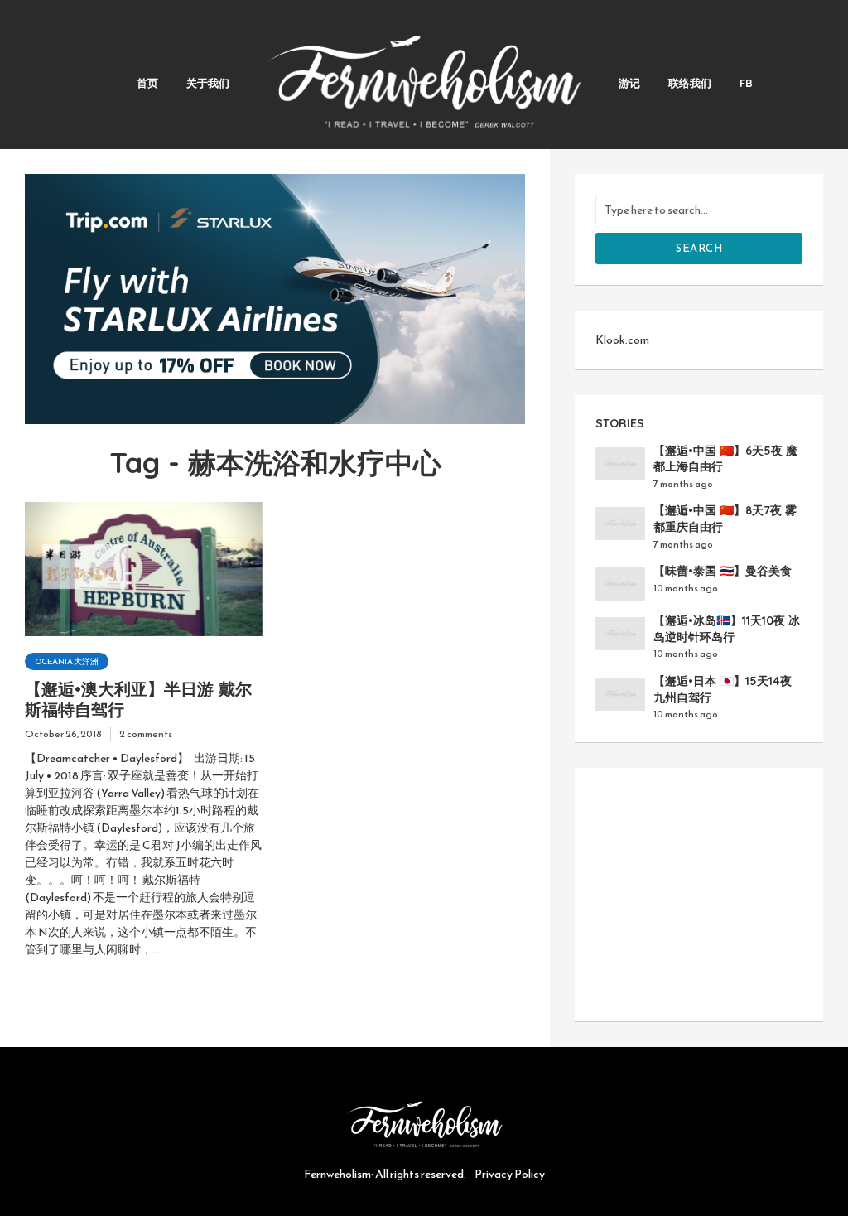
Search (699, 248)
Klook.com (622, 340)
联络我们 (689, 82)
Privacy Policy (510, 1174)
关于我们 (207, 82)
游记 (629, 82)
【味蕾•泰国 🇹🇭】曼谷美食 (722, 570)
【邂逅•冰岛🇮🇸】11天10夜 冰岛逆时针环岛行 (726, 628)
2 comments (145, 733)
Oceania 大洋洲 (67, 661)
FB (746, 82)
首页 (147, 82)
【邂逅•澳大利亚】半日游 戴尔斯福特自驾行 (138, 699)
